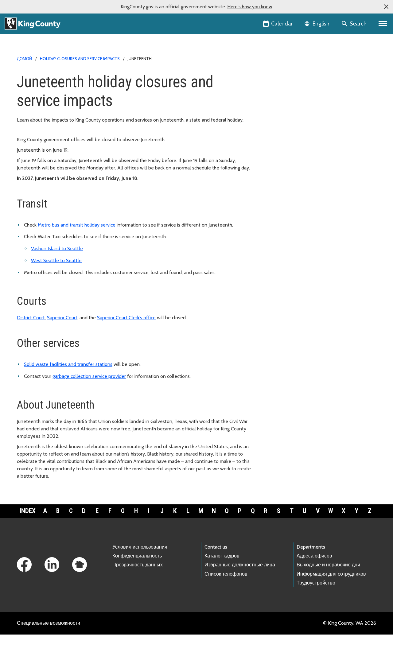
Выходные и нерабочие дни (328, 565)
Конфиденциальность (137, 556)
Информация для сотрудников (331, 574)
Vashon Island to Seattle (57, 248)
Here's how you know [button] (249, 7)
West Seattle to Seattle (56, 260)
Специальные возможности (48, 623)
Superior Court (62, 317)
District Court (31, 317)
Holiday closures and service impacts (80, 58)
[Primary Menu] (383, 24)
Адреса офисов (314, 556)
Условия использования (139, 547)
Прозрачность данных (137, 565)
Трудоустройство (316, 583)
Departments (311, 547)
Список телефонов (225, 574)
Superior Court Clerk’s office (126, 317)
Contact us (215, 547)
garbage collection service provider (89, 376)
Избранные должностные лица (239, 565)
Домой (24, 58)
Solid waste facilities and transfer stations (68, 364)
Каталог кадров (221, 556)
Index (28, 511)
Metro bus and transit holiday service (76, 225)
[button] (386, 7)
